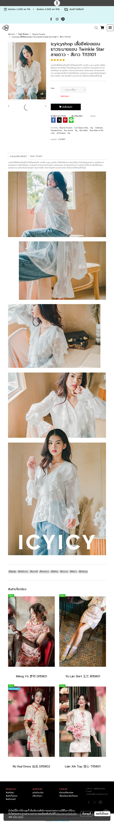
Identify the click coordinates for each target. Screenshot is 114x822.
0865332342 (99, 788)
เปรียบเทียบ (78, 116)
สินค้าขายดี (11, 799)
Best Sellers (84, 130)
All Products (61, 133)
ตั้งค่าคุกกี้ (86, 813)
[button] (95, 27)
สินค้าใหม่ (10, 792)
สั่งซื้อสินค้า (66, 107)
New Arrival (68, 130)
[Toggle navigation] (110, 28)
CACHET (61, 139)
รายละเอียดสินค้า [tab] (18, 156)
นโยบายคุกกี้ (18, 816)
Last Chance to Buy (81, 128)
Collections (99, 128)
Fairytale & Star (56, 130)
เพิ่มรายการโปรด (59, 116)
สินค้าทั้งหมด (11, 795)
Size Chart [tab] (36, 156)
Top (91, 128)
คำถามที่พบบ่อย (66, 792)
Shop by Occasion (66, 128)
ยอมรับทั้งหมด (102, 813)
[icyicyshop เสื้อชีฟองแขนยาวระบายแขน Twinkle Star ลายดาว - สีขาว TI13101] (27, 71)
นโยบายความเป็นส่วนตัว (66, 813)
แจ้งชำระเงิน (38, 792)
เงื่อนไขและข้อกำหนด (68, 795)
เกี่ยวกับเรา (37, 795)
